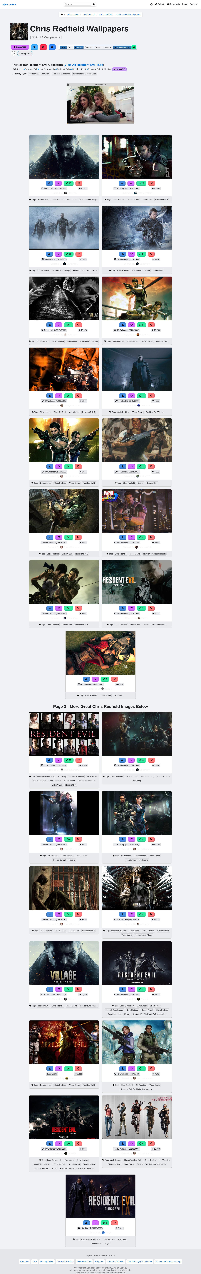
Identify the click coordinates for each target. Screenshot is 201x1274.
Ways (108, 1232)
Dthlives (72, 193)
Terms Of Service (65, 1261)
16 (69, 183)
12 (69, 254)
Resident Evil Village (88, 200)
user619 (145, 405)
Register (194, 4)
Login (184, 4)
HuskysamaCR (72, 769)
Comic (140, 483)
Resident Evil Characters (39, 74)
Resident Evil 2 (79, 69)
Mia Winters (134, 931)
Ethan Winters (58, 341)
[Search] (94, 4)
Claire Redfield (39, 781)
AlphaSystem (144, 193)
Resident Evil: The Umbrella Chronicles (137, 1089)
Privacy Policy (46, 1261)
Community (174, 4)
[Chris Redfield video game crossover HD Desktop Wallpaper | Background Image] (100, 674)
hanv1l (145, 618)
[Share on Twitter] (34, 47)
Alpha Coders (9, 4)
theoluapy (72, 618)
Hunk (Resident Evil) (45, 777)
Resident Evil (89, 15)
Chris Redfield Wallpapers (128, 15)
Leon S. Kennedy (46, 69)
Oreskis (145, 999)
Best (98, 47)
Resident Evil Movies (61, 74)
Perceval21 (145, 547)
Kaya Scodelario (114, 1014)
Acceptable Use (84, 1261)
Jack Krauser (115, 1160)
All (13, 53)
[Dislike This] (78, 537)
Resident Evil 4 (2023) (90, 1239)
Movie (126, 1014)
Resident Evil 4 (63, 69)
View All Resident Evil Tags (84, 65)
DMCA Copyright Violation (140, 1261)
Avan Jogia (142, 1006)
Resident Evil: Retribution (99, 69)
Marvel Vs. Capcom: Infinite (154, 554)
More (107, 47)
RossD (72, 1078)
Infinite (79, 47)
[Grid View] (63, 47)
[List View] (70, 47)
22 (69, 760)
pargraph (72, 334)
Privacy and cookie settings (168, 1261)
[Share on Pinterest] (43, 47)
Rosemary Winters (119, 931)
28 (142, 183)
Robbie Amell (147, 1010)
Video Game (73, 15)
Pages (89, 47)
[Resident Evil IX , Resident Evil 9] (100, 1218)
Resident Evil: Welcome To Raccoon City (149, 1014)
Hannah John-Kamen (114, 1010)
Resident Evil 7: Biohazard (155, 625)
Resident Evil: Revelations (64, 860)
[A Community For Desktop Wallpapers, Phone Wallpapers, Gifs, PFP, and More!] (62, 15)
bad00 (108, 688)
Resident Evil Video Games (84, 74)
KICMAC (145, 334)
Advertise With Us (115, 1261)
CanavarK (72, 263)
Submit (160, 4)
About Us (24, 1261)
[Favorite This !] (58, 537)
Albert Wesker (69, 781)
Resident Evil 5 (161, 200)
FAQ (34, 1261)
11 (142, 760)
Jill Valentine (45, 412)
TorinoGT (145, 476)
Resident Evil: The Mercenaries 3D (151, 1164)
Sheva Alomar (118, 341)
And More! (119, 69)
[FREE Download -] (49, 537)
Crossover (118, 696)
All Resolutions (122, 47)
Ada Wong (62, 777)
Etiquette (99, 1261)
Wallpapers (26, 53)
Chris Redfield (105, 15)
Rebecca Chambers (87, 781)
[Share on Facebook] (52, 47)
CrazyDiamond (72, 405)
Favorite (21, 47)
